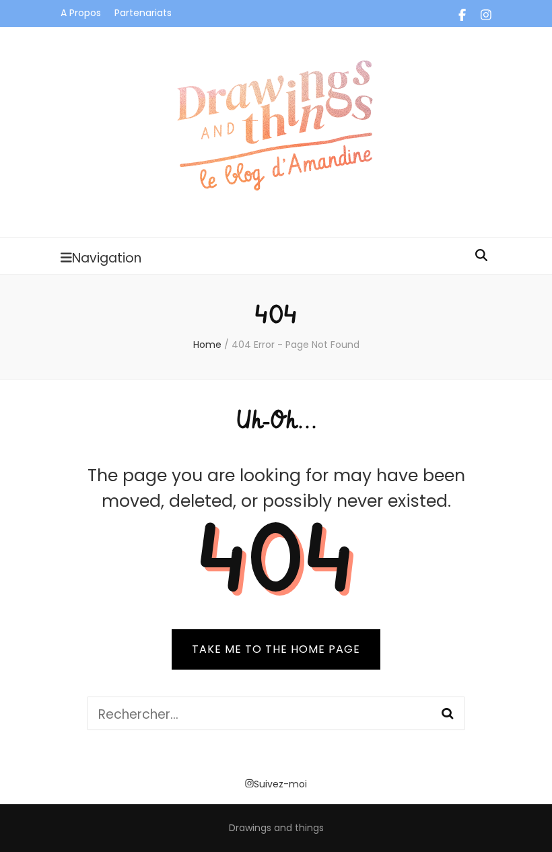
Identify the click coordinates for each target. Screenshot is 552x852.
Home (207, 344)
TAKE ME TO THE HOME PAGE (276, 649)
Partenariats (143, 13)
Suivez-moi (280, 784)
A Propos (81, 13)
